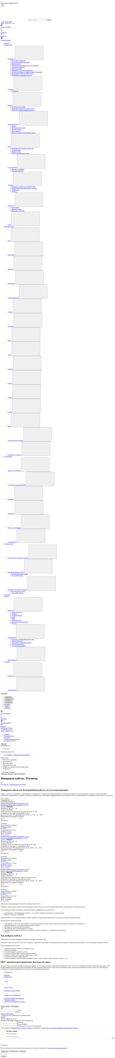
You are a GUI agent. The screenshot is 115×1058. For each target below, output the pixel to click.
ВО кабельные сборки (18, 591)
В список (3, 828)
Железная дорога (17, 209)
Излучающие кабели (18, 644)
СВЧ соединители (17, 641)
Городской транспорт (18, 210)
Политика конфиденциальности (14, 998)
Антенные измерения (18, 67)
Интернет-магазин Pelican (12, 990)
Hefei (9, 426)
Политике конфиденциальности (57, 1048)
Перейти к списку (6, 831)
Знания (6, 596)
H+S (9, 240)
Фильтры (3, 744)
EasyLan (14, 623)
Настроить (22, 1051)
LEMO (10, 397)
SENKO (10, 369)
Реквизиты (11, 513)
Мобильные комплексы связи (21, 153)
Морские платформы (18, 169)
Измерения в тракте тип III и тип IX (23, 73)
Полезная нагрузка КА (18, 107)
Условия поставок (9, 1000)
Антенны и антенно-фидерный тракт (23, 639)
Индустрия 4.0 (16, 131)
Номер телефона (22, 1024)
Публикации (12, 637)
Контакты (7, 595)
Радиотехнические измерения (21, 62)
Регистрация (15, 1006)
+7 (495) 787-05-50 (6, 21)
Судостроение (12, 167)
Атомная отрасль (17, 129)
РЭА (9, 146)
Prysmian (10, 326)
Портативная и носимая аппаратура (22, 148)
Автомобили (15, 207)
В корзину (4, 823)
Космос (10, 105)
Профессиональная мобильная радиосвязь (24, 188)
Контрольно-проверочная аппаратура (23, 110)
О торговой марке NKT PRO (17, 485)
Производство (8, 544)
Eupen (13, 617)
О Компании (8, 456)
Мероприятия (12, 690)
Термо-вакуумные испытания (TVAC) (23, 108)
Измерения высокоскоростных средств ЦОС (25, 65)
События (7, 662)
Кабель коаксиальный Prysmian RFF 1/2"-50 (14, 805)
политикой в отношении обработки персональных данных (60, 1028)
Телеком (10, 185)
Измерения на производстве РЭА (22, 75)
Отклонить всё (14, 1051)
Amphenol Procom (13, 298)
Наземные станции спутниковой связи (23, 187)
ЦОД (9, 225)
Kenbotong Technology (14, 455)
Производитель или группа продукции (29, 1026)
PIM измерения (16, 64)
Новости (10, 676)
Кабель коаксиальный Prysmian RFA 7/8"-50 (14, 871)
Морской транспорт (18, 171)
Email (20, 1010)
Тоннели (14, 191)
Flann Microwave (17, 620)
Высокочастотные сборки (16, 572)
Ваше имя (20, 1022)
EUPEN (10, 312)
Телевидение (15, 190)
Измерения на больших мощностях (22, 70)
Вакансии (11, 499)
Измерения (11, 59)
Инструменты (12, 660)
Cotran (10, 412)
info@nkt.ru (4, 728)
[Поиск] (2, 5)
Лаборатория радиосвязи (15, 440)
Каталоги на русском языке (20, 622)
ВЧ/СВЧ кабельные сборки (20, 574)
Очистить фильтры (19, 774)
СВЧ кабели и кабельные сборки (22, 642)
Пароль (18, 1012)
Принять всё (4, 1051)
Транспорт (11, 205)
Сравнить (5, 820)
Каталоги (11, 610)
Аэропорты (15, 91)
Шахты (14, 126)
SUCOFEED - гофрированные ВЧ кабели (17, 755)
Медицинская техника (18, 128)
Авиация (10, 89)
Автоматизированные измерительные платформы (27, 72)
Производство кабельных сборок (18, 558)
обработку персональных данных (21, 1028)
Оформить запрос (6, 827)
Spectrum (10, 269)
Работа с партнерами (14, 528)
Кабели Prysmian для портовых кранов (23, 132)
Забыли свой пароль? (7, 1014)
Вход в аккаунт (5, 1006)
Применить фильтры (7, 774)
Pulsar (9, 355)
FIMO (10, 340)
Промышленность (13, 124)
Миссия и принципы (14, 470)
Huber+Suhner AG (17, 612)
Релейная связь (16, 150)
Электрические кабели (18, 646)
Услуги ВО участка (17, 593)
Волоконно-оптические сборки (17, 589)
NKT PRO (11, 255)
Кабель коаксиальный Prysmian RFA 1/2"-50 (14, 838)
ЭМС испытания (17, 69)
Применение (8, 45)
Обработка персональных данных (14, 1001)
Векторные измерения (18, 60)
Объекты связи (16, 152)
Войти (3, 1017)
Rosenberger (11, 283)
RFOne (10, 383)
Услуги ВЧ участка (17, 575)
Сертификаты (12, 542)
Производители (9, 226)
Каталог (6, 43)
